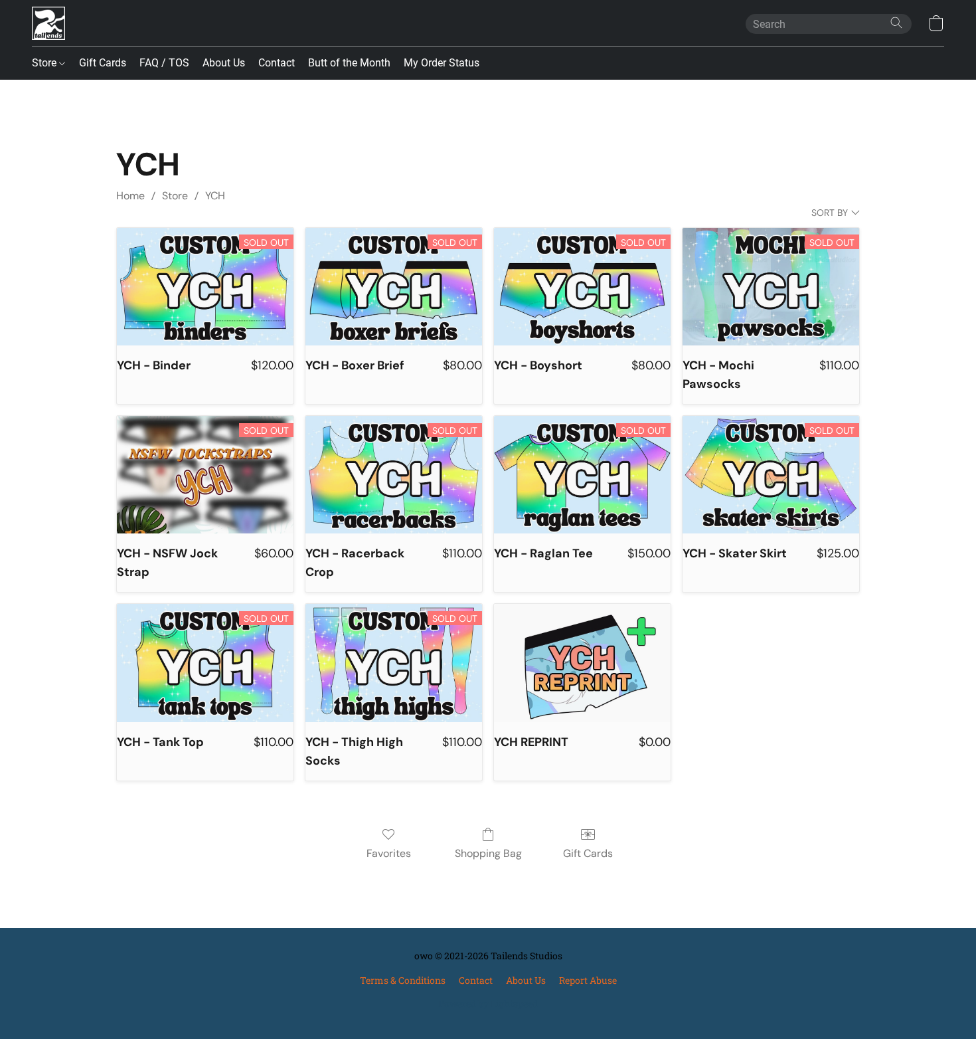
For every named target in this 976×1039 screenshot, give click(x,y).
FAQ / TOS (164, 62)
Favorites (388, 853)
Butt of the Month (349, 62)
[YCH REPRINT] (582, 662)
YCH (215, 196)
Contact (276, 62)
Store (45, 62)
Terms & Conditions (403, 980)
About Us (224, 62)
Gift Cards (102, 62)
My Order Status (441, 62)
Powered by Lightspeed (488, 1003)
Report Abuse (588, 980)
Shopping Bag (488, 853)
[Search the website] (896, 22)
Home (130, 196)
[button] (48, 23)
